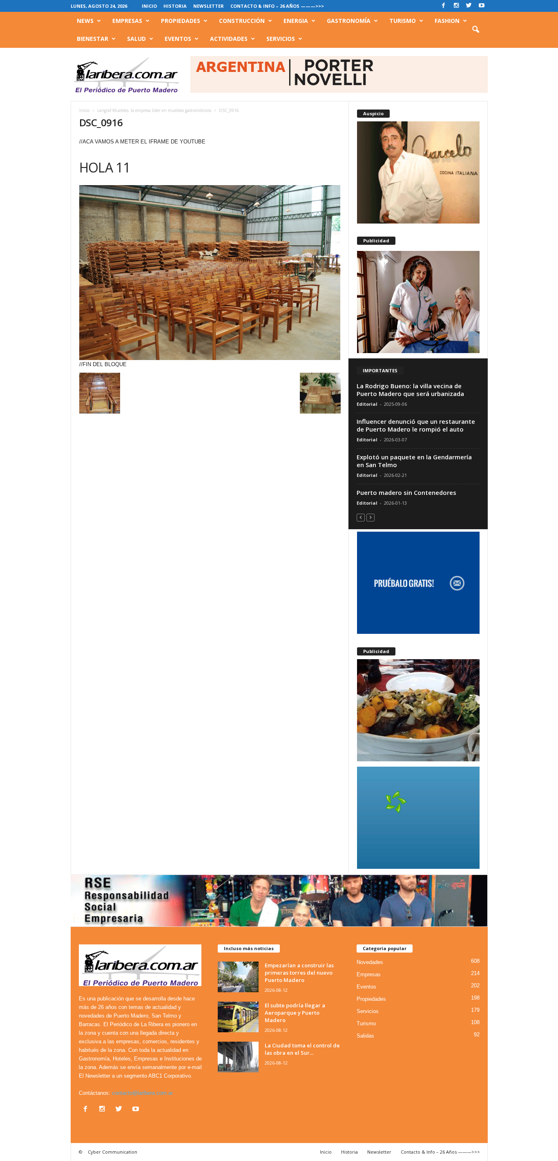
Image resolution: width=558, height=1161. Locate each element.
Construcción (242, 21)
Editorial (367, 404)
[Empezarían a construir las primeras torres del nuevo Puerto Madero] (238, 977)
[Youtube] (482, 6)
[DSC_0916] (210, 272)
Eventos (178, 39)
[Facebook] (444, 6)
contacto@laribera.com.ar (142, 1093)
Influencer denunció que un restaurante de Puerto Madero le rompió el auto (416, 425)
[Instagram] (456, 6)
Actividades (229, 39)
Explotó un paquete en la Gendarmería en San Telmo (414, 461)
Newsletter (208, 6)
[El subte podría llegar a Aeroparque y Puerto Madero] (238, 1017)
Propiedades (180, 21)
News (85, 21)
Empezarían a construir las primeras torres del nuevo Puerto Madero (299, 973)
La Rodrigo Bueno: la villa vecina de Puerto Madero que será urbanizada (410, 390)
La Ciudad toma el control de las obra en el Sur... (302, 1049)
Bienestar (92, 39)
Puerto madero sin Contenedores (406, 492)
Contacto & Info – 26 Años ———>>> (277, 6)
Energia (295, 21)
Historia (175, 6)
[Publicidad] (418, 302)
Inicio (149, 6)
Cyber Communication (112, 1152)
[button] (475, 30)
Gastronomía (349, 21)
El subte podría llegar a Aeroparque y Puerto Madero (295, 1013)
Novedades (370, 962)
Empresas (127, 21)
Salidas (365, 1036)
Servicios (280, 39)
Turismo (402, 21)
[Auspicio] (418, 172)
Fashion (447, 21)
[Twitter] (469, 6)
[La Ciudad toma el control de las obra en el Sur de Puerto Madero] (238, 1057)
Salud (136, 39)
